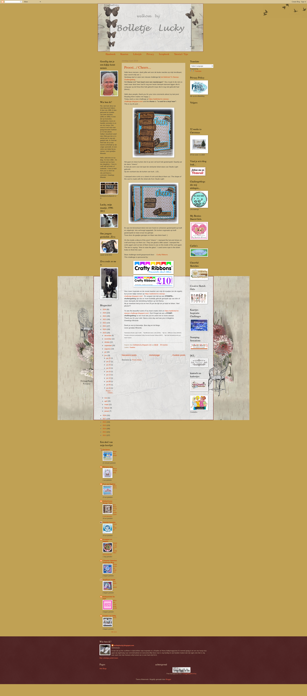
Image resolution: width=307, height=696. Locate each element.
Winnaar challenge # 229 (115, 604)
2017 (104, 419)
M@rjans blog (108, 467)
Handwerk (110, 54)
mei (105, 398)
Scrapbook (164, 54)
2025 (104, 313)
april (106, 401)
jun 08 (108, 381)
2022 (104, 323)
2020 (104, 329)
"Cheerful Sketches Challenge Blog (110, 561)
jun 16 (108, 371)
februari (107, 408)
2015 (104, 425)
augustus (107, 349)
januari (106, 411)
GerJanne (106, 450)
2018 (104, 415)
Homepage (154, 355)
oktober (107, 342)
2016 (104, 422)
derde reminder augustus (115, 568)
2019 (104, 333)
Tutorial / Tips (181, 54)
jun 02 (108, 388)
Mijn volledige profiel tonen (109, 658)
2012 (104, 435)
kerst (114, 617)
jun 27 (108, 361)
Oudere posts (178, 355)
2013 (104, 432)
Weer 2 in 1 (115, 487)
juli (105, 352)
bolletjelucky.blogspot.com (142, 345)
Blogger (168, 679)
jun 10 (108, 378)
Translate (198, 71)
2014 (104, 429)
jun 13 (108, 375)
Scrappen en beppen (107, 540)
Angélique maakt (109, 580)
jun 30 (108, 358)
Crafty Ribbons (162, 255)
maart (106, 404)
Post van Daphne (109, 484)
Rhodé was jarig (115, 470)
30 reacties (164, 345)
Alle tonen (114, 632)
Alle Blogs (103, 668)
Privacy (150, 54)
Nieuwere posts (129, 355)
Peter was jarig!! (115, 453)
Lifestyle (137, 54)
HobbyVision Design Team (107, 502)
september (108, 345)
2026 (104, 309)
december (108, 335)
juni (105, 355)
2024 (104, 316)
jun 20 (108, 368)
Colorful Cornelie (109, 522)
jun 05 (108, 385)
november (108, 339)
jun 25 (108, 365)
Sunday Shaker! (115, 527)
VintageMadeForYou (189, 674)
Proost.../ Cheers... (137, 67)
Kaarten (124, 54)
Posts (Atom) (137, 360)
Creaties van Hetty (109, 616)
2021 (104, 326)
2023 (104, 319)
